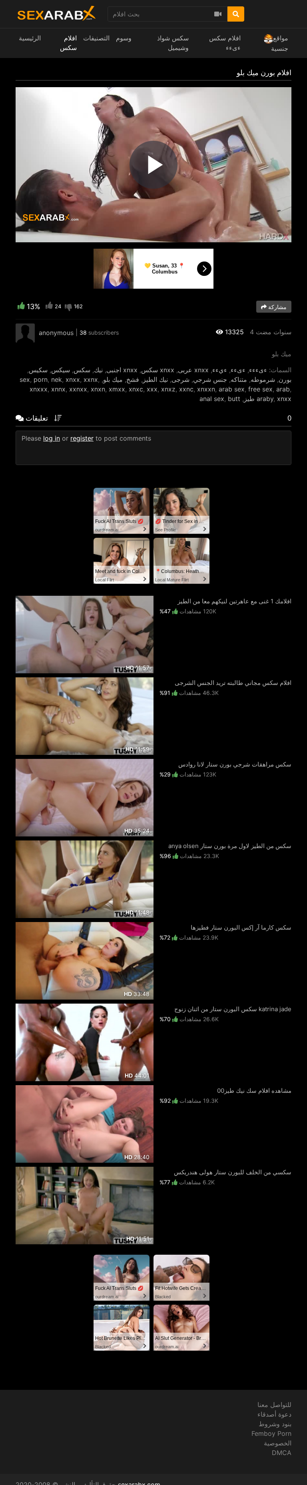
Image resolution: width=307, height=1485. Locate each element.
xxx (152, 389)
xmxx (117, 389)
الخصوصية (277, 1443)
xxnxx (78, 389)
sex (25, 379)
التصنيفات (96, 38)
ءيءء (219, 370)
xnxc (136, 389)
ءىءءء (258, 370)
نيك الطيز (155, 379)
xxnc (186, 389)
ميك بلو (113, 379)
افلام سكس (68, 43)
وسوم (124, 38)
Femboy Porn (271, 1433)
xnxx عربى (193, 370)
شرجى (180, 379)
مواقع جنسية (279, 43)
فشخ (132, 379)
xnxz (168, 389)
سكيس (38, 370)
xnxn (98, 389)
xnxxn (206, 389)
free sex (260, 389)
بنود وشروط (275, 1424)
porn (41, 379)
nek (56, 379)
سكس (82, 370)
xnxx (73, 379)
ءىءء (238, 370)
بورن (285, 379)
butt (234, 399)
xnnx (58, 389)
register (82, 438)
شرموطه (263, 379)
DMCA (281, 1453)
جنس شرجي (210, 379)
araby (265, 399)
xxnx (91, 379)
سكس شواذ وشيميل (173, 43)
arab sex (232, 389)
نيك (98, 370)
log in (51, 438)
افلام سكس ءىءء (225, 43)
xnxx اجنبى (122, 370)
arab (283, 389)
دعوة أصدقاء (274, 1414)
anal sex (211, 399)
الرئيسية (30, 38)
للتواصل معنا (274, 1405)
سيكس (60, 370)
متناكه (239, 379)
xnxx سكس (157, 370)
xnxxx (39, 389)
